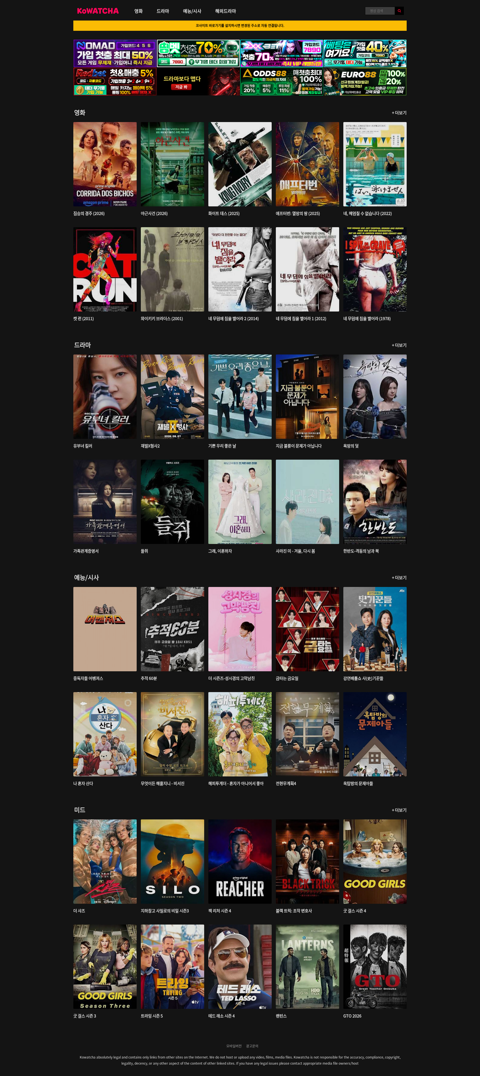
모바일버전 (234, 1046)
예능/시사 (192, 10)
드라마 (163, 10)
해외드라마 (225, 10)
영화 (138, 10)
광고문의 (252, 1046)
